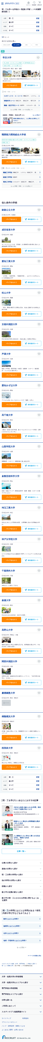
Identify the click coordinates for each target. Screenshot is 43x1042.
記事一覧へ (21, 851)
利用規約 (25, 1018)
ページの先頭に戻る (35, 955)
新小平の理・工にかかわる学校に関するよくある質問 (20, 899)
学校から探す (32, 963)
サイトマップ (6, 1018)
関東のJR (10, 965)
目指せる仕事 (6, 44)
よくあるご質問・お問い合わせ (12, 1030)
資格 (26, 44)
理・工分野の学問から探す (12, 875)
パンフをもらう (12, 85)
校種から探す (7, 886)
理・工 (4, 965)
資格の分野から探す (10, 869)
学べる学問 (16, 44)
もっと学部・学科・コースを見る (20, 109)
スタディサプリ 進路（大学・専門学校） (14, 963)
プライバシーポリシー (9, 1022)
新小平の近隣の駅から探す (12, 892)
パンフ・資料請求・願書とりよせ (13, 1026)
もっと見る (36, 115)
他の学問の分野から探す (11, 880)
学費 (36, 44)
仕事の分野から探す (10, 863)
